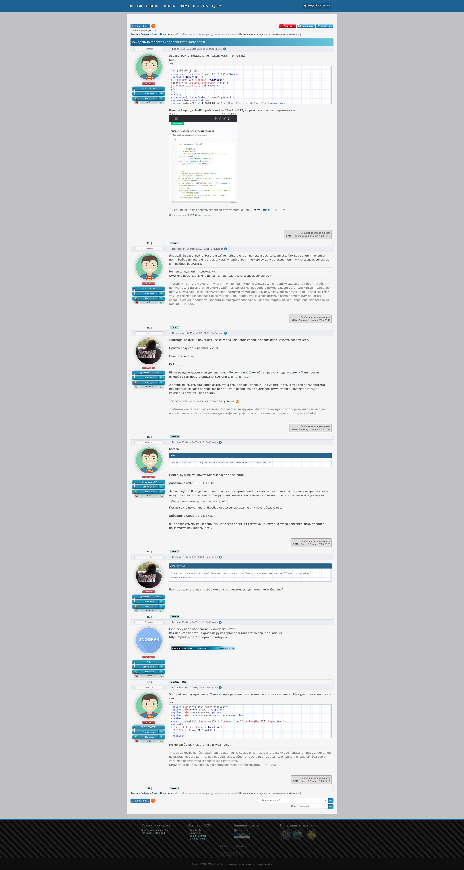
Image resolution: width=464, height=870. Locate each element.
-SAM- (157, 30)
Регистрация (323, 5)
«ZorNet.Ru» (218, 864)
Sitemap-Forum (197, 838)
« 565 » (149, 386)
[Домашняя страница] (184, 681)
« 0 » (149, 102)
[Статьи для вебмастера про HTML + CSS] (298, 839)
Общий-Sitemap (197, 835)
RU (148, 243)
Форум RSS (195, 833)
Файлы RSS (195, 830)
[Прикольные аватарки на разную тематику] (312, 839)
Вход (311, 5)
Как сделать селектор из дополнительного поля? (210, 34)
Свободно (224, 846)
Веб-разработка (149, 34)
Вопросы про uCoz (170, 34)
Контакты (240, 846)
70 (162, 382)
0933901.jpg (194, 215)
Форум (134, 34)
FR (148, 788)
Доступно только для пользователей (198, 501)
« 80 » (149, 675)
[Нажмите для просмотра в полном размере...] (203, 202)
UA (148, 682)
